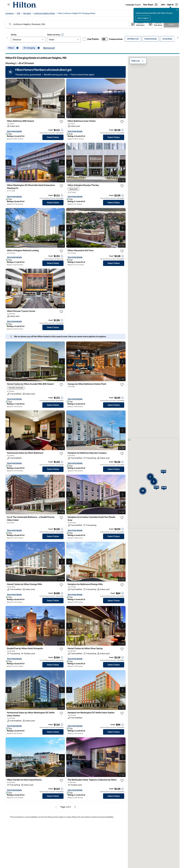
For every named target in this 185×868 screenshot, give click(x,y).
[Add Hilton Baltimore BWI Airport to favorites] (61, 122)
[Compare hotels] (104, 39)
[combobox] (67, 24)
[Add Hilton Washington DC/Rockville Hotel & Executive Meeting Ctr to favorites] (61, 186)
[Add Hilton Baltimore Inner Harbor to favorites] (122, 122)
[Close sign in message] (177, 10)
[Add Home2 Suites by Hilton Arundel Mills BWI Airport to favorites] (61, 385)
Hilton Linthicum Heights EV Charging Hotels (76, 13)
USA (18, 13)
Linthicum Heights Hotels (44, 13)
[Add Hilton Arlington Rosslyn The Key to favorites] (122, 186)
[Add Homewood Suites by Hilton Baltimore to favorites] (61, 453)
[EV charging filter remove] (38, 48)
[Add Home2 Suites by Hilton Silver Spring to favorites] (122, 649)
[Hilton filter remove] (17, 48)
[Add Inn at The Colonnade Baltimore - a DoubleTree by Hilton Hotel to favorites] (61, 518)
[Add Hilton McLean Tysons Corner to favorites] (61, 312)
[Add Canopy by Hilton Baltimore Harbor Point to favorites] (122, 385)
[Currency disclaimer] (62, 34)
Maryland (27, 13)
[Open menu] (8, 4)
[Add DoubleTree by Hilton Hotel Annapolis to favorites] (61, 649)
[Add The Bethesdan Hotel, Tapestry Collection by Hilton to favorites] (122, 780)
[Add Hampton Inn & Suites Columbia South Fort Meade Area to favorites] (122, 518)
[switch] (105, 39)
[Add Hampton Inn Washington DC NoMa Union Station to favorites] (122, 713)
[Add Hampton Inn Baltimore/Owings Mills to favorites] (122, 585)
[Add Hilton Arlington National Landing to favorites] (61, 251)
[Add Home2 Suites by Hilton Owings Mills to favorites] (61, 585)
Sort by (14, 35)
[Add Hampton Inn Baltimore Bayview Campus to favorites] (122, 453)
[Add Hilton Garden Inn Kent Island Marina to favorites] (61, 780)
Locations (9, 13)
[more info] (62, 130)
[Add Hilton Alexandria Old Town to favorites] (122, 251)
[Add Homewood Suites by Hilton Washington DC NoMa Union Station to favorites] (61, 713)
